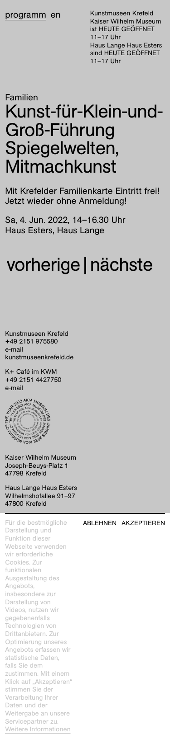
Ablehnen (100, 523)
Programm (25, 14)
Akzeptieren (143, 523)
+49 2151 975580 (31, 342)
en (56, 14)
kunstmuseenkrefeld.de (39, 357)
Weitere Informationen (38, 729)
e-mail (14, 350)
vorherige (43, 264)
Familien (21, 97)
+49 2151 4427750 (33, 380)
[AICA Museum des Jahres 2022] (85, 421)
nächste (121, 264)
